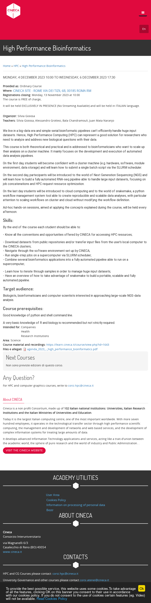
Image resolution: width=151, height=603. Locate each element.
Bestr (49, 510)
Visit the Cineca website (24, 450)
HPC (16, 66)
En (144, 29)
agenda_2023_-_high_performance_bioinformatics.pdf (62, 349)
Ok (142, 588)
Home (7, 66)
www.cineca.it (12, 552)
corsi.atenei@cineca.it (94, 580)
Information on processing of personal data (75, 505)
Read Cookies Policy (52, 598)
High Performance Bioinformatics (43, 66)
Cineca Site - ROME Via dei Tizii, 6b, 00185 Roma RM (52, 91)
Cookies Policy (56, 500)
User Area (52, 495)
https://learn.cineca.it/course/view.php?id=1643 (77, 344)
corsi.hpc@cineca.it (81, 385)
